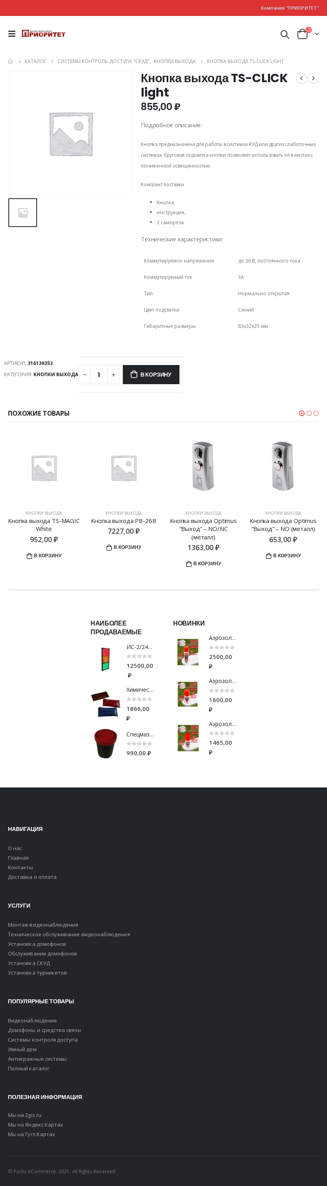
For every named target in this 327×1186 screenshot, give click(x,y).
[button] (301, 413)
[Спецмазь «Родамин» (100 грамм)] (105, 744)
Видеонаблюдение (32, 1020)
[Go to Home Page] (11, 61)
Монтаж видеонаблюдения (43, 924)
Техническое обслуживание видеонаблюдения (69, 934)
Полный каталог (28, 1068)
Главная (18, 857)
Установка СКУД (29, 963)
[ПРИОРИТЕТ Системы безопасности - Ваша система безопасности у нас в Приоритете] (44, 34)
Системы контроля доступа (43, 1039)
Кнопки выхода (55, 374)
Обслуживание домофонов (42, 953)
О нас (15, 848)
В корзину (155, 375)
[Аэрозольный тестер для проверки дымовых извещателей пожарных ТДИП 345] (188, 652)
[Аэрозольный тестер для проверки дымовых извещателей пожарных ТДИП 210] (188, 695)
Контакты (20, 867)
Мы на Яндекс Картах (35, 1124)
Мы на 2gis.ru (24, 1115)
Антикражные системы (37, 1058)
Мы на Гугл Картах (31, 1134)
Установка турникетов (37, 972)
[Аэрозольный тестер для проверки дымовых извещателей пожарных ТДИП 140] (188, 738)
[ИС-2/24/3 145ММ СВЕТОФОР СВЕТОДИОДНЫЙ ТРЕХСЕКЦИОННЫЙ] (105, 661)
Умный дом (22, 1049)
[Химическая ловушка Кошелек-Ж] (105, 704)
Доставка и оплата (32, 876)
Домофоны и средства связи (44, 1030)
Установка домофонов (37, 943)
